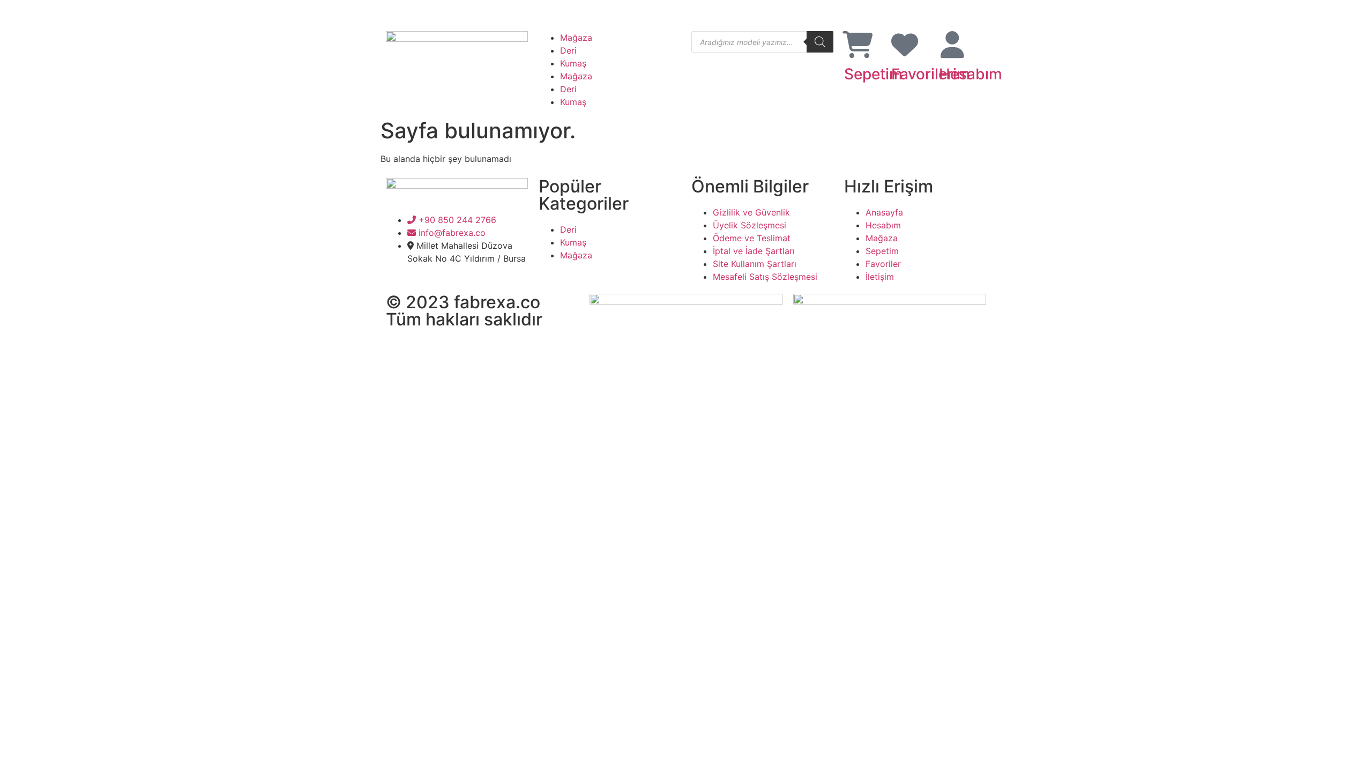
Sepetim (873, 74)
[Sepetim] (857, 44)
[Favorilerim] (904, 44)
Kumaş (573, 63)
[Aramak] (820, 42)
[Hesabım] (952, 44)
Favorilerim (930, 74)
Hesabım (970, 74)
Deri (568, 50)
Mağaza (576, 37)
